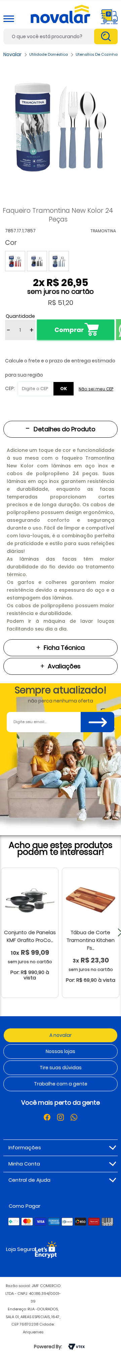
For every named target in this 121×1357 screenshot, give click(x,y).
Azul (59, 261)
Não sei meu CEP (96, 389)
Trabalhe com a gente (60, 1083)
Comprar (69, 330)
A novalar (60, 1035)
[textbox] (60, 36)
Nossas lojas (60, 1051)
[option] (60, 127)
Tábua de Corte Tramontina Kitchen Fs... (91, 940)
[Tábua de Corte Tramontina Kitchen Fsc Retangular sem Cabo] (91, 900)
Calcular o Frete (28, 388)
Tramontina (103, 231)
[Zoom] (60, 127)
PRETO (37, 261)
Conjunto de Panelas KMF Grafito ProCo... (30, 936)
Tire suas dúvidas (61, 1067)
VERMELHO (15, 261)
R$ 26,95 (67, 282)
